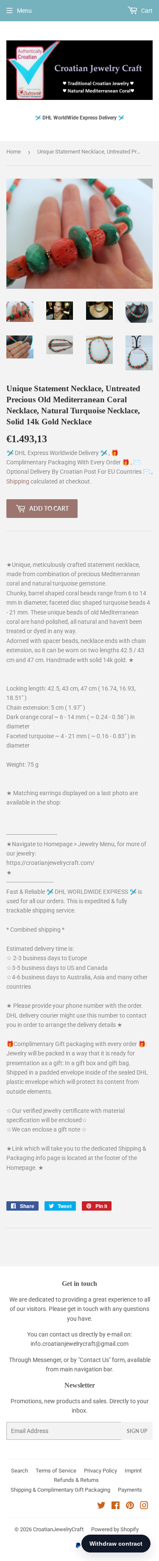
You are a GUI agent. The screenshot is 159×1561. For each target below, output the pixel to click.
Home (13, 151)
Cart (146, 10)
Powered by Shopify (115, 1529)
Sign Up (137, 1431)
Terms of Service (56, 1470)
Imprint (133, 1470)
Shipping (18, 481)
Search (19, 1470)
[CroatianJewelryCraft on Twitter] (101, 1506)
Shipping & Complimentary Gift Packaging (60, 1490)
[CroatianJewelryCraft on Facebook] (115, 1506)
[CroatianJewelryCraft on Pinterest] (130, 1506)
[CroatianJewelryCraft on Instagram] (144, 1506)
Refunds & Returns (76, 1480)
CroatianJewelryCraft (58, 1529)
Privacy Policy (100, 1470)
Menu (24, 10)
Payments (130, 1490)
